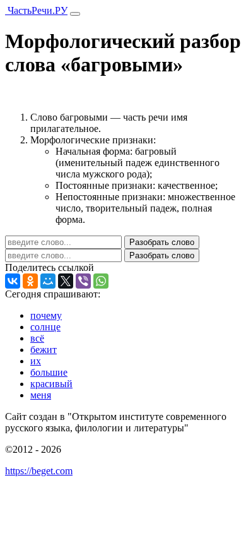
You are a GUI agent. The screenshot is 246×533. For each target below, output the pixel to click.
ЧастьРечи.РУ (36, 10)
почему (46, 315)
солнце (45, 326)
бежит (43, 349)
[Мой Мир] (48, 281)
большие (48, 372)
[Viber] (83, 281)
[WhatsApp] (100, 281)
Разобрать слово (161, 242)
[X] (65, 281)
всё (37, 338)
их (35, 361)
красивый (51, 383)
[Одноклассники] (30, 281)
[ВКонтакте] (12, 281)
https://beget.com (39, 470)
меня (40, 395)
